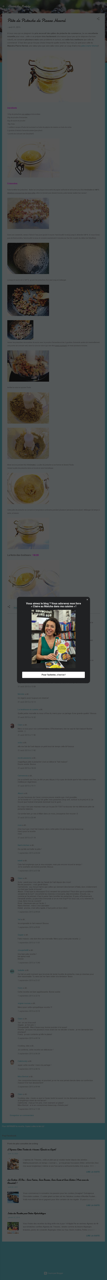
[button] (87, 599)
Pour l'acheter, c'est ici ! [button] (54, 675)
